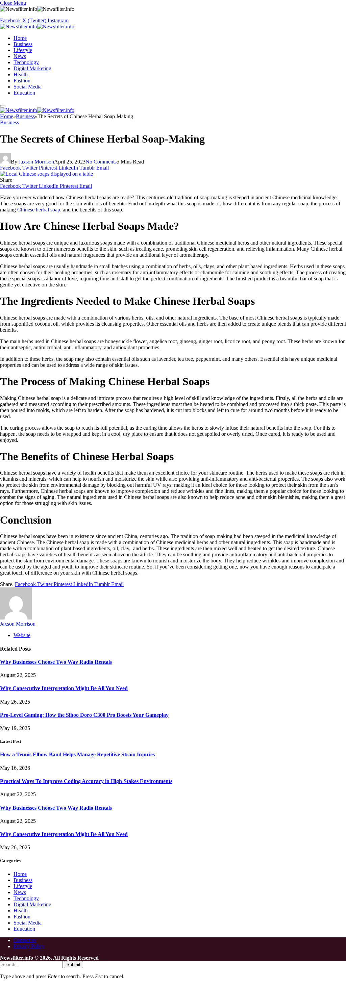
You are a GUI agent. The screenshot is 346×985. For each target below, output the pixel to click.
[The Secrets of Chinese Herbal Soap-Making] (46, 174)
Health (21, 74)
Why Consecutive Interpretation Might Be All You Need (64, 688)
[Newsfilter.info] (37, 26)
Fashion (22, 80)
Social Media (28, 87)
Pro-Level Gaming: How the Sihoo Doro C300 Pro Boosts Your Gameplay (84, 715)
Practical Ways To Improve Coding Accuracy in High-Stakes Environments (86, 781)
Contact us (25, 940)
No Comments (101, 162)
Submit (73, 964)
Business (23, 44)
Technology (26, 62)
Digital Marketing (32, 68)
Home (20, 38)
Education (24, 93)
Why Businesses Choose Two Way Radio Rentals (56, 662)
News (20, 56)
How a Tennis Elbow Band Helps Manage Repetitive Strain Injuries (77, 754)
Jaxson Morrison (36, 162)
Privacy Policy (29, 946)
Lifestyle (23, 50)
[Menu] (2, 106)
